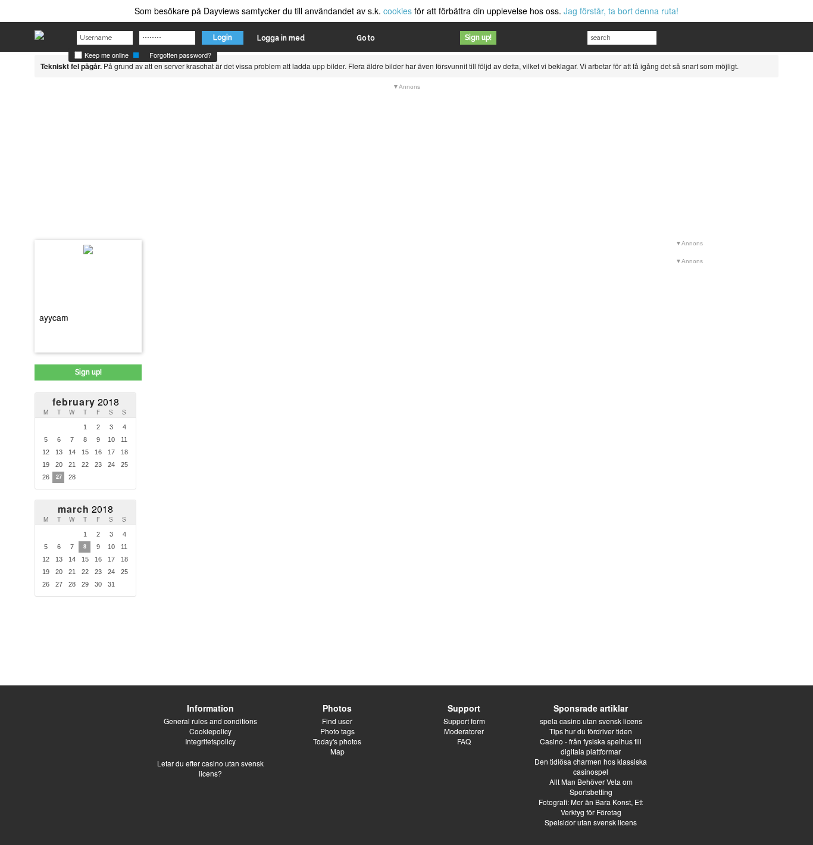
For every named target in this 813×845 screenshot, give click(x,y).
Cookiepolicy (210, 731)
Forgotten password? (180, 55)
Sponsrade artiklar (591, 708)
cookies (397, 11)
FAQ (464, 741)
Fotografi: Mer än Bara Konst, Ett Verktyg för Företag (591, 807)
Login (222, 37)
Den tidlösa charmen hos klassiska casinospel (590, 766)
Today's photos (337, 741)
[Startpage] (39, 32)
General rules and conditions (210, 721)
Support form (464, 721)
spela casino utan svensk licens (591, 721)
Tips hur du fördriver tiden (590, 731)
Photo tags (337, 731)
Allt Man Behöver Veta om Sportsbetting (591, 787)
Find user (337, 721)
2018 (85, 402)
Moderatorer (464, 731)
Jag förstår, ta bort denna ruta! (621, 11)
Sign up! (478, 37)
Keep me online (106, 55)
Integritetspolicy (210, 741)
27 (59, 477)
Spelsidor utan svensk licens (591, 822)
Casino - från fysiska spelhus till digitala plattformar (591, 746)
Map (337, 751)
